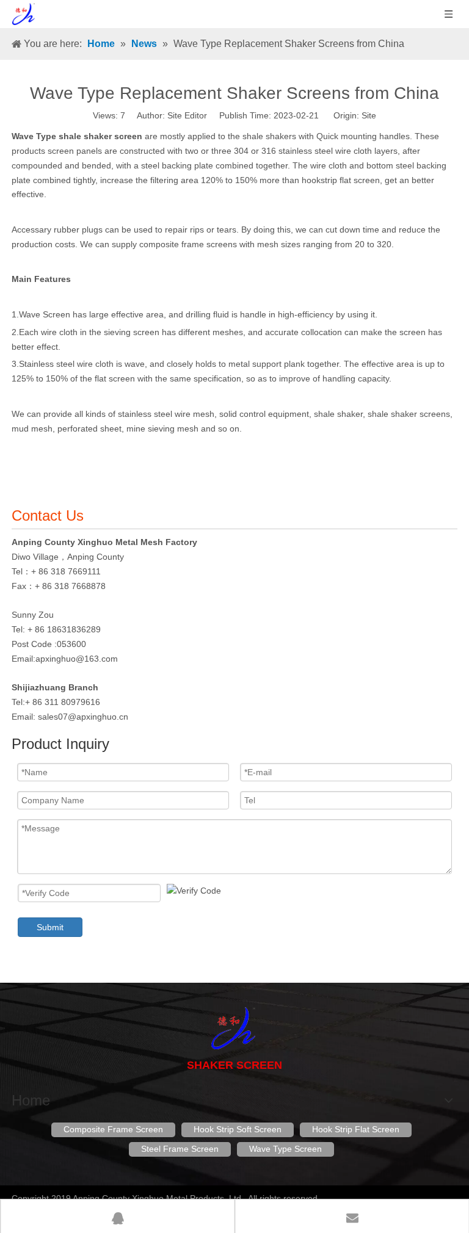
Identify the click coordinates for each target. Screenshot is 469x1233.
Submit (50, 927)
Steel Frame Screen (180, 1149)
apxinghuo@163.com (76, 659)
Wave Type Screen (285, 1149)
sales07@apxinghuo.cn (83, 716)
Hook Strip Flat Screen (355, 1129)
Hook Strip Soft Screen (238, 1129)
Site (369, 115)
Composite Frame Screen (113, 1129)
